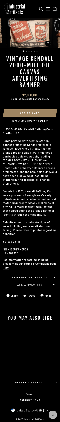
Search (30, 394)
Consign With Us (30, 399)
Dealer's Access (29, 382)
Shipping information (30, 277)
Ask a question (30, 284)
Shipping (16, 98)
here (6, 267)
